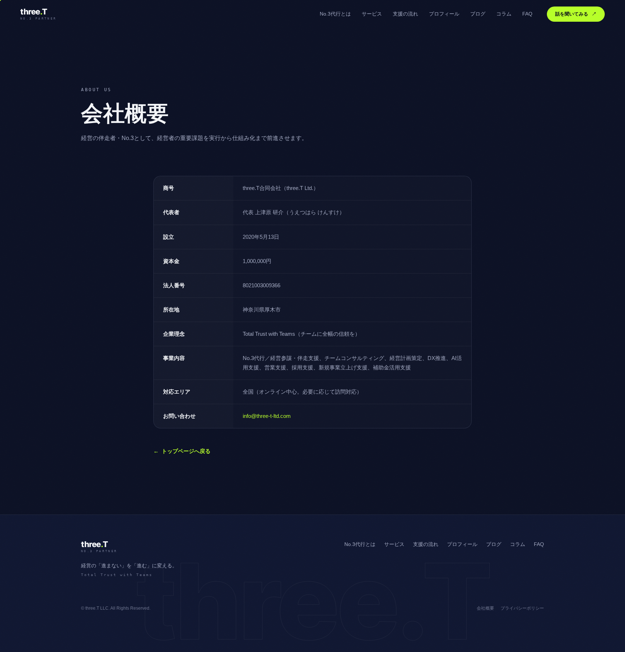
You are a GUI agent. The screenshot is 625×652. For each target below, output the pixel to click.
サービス (372, 14)
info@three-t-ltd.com (267, 416)
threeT (38, 14)
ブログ (477, 14)
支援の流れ (405, 14)
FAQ (527, 14)
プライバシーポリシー (522, 608)
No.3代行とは (335, 14)
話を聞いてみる (575, 14)
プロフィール (444, 14)
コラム (503, 14)
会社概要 (485, 608)
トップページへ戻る (182, 451)
